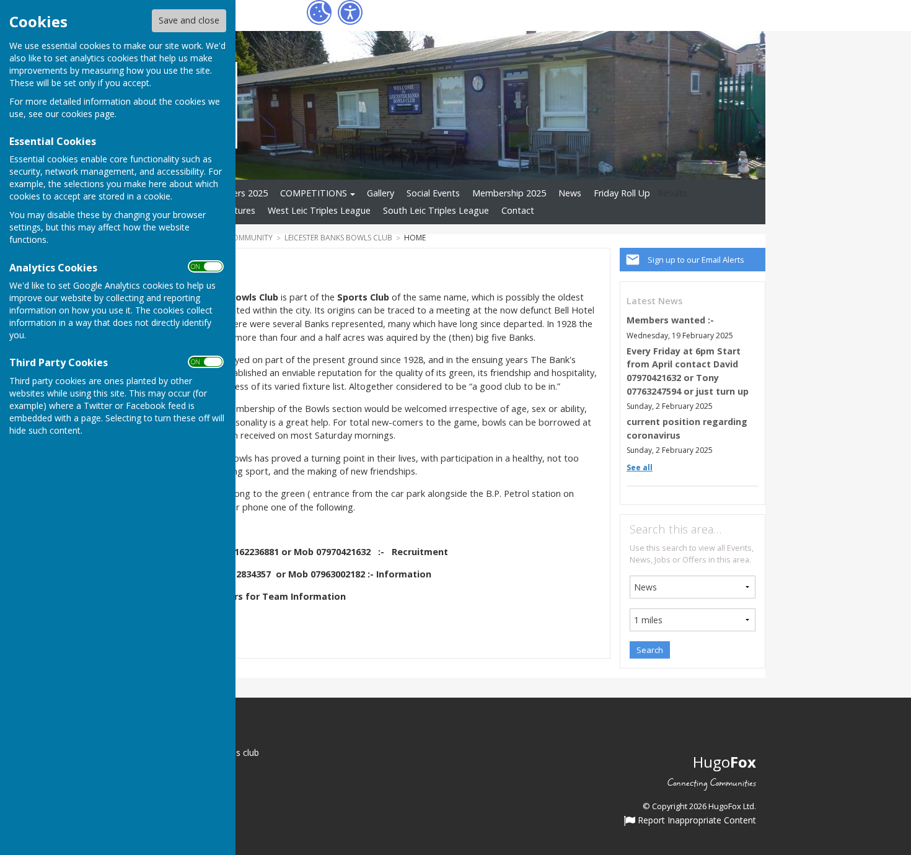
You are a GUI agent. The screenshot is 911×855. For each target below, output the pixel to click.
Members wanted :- (670, 320)
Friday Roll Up (622, 193)
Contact (517, 210)
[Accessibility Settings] (350, 12)
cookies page (88, 114)
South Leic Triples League (436, 210)
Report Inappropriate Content (695, 821)
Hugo (724, 762)
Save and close (189, 20)
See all (640, 467)
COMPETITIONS (313, 193)
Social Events (433, 193)
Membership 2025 (509, 193)
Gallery (380, 193)
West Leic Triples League (319, 210)
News (569, 193)
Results (672, 193)
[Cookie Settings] (319, 12)
